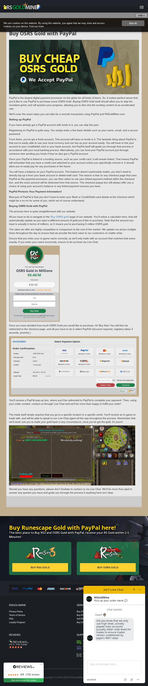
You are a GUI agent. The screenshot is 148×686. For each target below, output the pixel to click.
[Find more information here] (114, 634)
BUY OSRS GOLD (107, 567)
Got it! (133, 23)
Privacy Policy (16, 611)
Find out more (36, 26)
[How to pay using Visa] (15, 588)
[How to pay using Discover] (65, 588)
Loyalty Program (17, 622)
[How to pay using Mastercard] (39, 588)
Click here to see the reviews (23, 680)
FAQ (11, 619)
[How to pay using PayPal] (27, 588)
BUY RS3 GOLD (40, 567)
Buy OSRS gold (60, 216)
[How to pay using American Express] (51, 588)
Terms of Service (17, 615)
